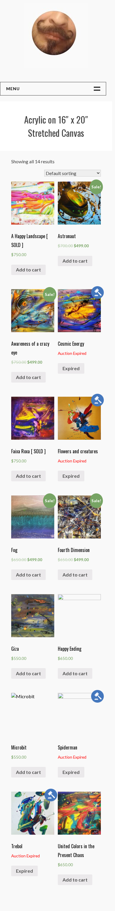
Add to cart (28, 269)
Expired (71, 368)
